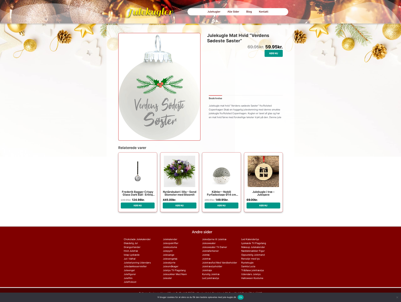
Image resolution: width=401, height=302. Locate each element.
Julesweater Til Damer (214, 247)
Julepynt (167, 250)
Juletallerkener (210, 250)
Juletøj (206, 254)
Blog (249, 11)
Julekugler (148, 11)
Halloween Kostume (252, 278)
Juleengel (129, 270)
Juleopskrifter (170, 243)
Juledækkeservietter (135, 266)
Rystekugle (247, 262)
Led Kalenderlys (250, 239)
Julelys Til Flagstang (174, 270)
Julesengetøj (170, 258)
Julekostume (170, 247)
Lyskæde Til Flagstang (253, 243)
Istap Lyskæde (132, 254)
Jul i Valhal (129, 258)
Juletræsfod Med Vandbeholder (219, 262)
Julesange (168, 254)
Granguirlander (132, 247)
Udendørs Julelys (251, 274)
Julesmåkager (170, 266)
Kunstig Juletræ (211, 274)
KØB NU (273, 53)
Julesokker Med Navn (175, 274)
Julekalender (170, 239)
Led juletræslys (210, 278)
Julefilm (128, 278)
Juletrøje (207, 270)
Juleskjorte (169, 262)
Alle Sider (233, 11)
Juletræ (206, 258)
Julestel (167, 278)
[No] (397, 297)
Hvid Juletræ (131, 250)
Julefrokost (130, 281)
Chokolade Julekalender (137, 239)
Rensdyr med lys (250, 258)
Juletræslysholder (212, 266)
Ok (240, 297)
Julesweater (209, 243)
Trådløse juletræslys (252, 270)
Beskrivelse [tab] (215, 98)
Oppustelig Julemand (253, 254)
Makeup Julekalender (253, 247)
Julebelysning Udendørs (137, 262)
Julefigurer (130, 274)
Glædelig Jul (131, 243)
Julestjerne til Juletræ (214, 239)
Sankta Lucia (248, 266)
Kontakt (263, 11)
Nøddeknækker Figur (253, 250)
